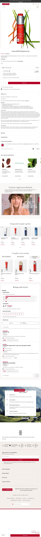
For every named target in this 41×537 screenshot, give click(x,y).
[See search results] (38, 7)
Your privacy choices (26, 500)
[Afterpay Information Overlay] (22, 61)
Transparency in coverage (16, 500)
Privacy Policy (18, 498)
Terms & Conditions (11, 498)
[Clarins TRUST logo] (2, 145)
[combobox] (20, 77)
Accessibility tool (30, 498)
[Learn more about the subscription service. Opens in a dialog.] (9, 71)
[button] (20, 94)
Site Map (24, 498)
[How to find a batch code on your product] (33, 149)
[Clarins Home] (5, 4)
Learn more (27, 100)
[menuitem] (33, 4)
